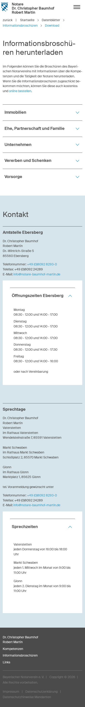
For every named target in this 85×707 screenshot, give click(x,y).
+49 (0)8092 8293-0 (42, 264)
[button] (42, 112)
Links (6, 662)
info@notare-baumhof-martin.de (36, 274)
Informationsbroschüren (20, 655)
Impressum (11, 691)
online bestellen (20, 91)
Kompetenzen (13, 649)
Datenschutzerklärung (41, 691)
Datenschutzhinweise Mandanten (27, 697)
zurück (10, 20)
